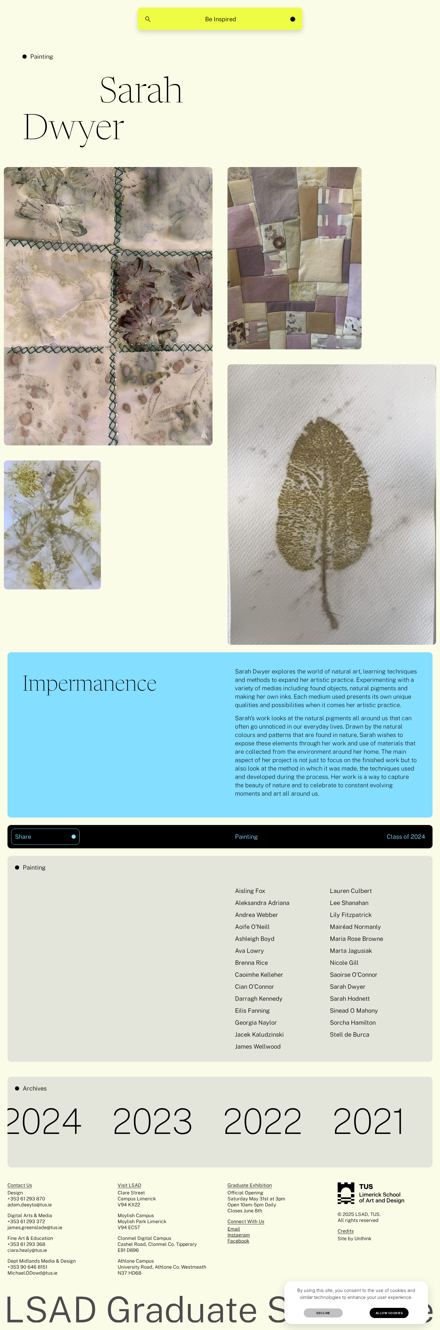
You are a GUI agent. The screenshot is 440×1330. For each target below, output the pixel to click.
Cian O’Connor (254, 986)
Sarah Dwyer (347, 986)
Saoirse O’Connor (353, 974)
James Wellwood (258, 1046)
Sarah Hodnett (350, 998)
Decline (323, 1313)
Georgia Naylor (256, 1022)
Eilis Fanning (252, 1010)
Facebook (238, 1241)
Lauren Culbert (351, 890)
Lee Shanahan (349, 902)
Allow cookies (389, 1313)
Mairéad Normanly (355, 926)
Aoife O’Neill (252, 926)
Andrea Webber (256, 914)
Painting (41, 56)
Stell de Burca (349, 1034)
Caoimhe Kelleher (259, 974)
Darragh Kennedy (259, 998)
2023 (108, 1121)
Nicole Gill (344, 962)
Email (233, 1229)
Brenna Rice (251, 962)
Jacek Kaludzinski (259, 1034)
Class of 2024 (406, 836)
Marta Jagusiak (351, 950)
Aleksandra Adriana (262, 902)
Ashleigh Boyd (254, 938)
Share (35, 834)
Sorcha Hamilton (353, 1022)
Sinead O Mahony (354, 1010)
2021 (325, 1121)
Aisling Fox (250, 890)
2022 (219, 1121)
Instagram (238, 1235)
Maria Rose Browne (356, 938)
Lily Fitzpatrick (351, 914)
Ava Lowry (249, 950)
